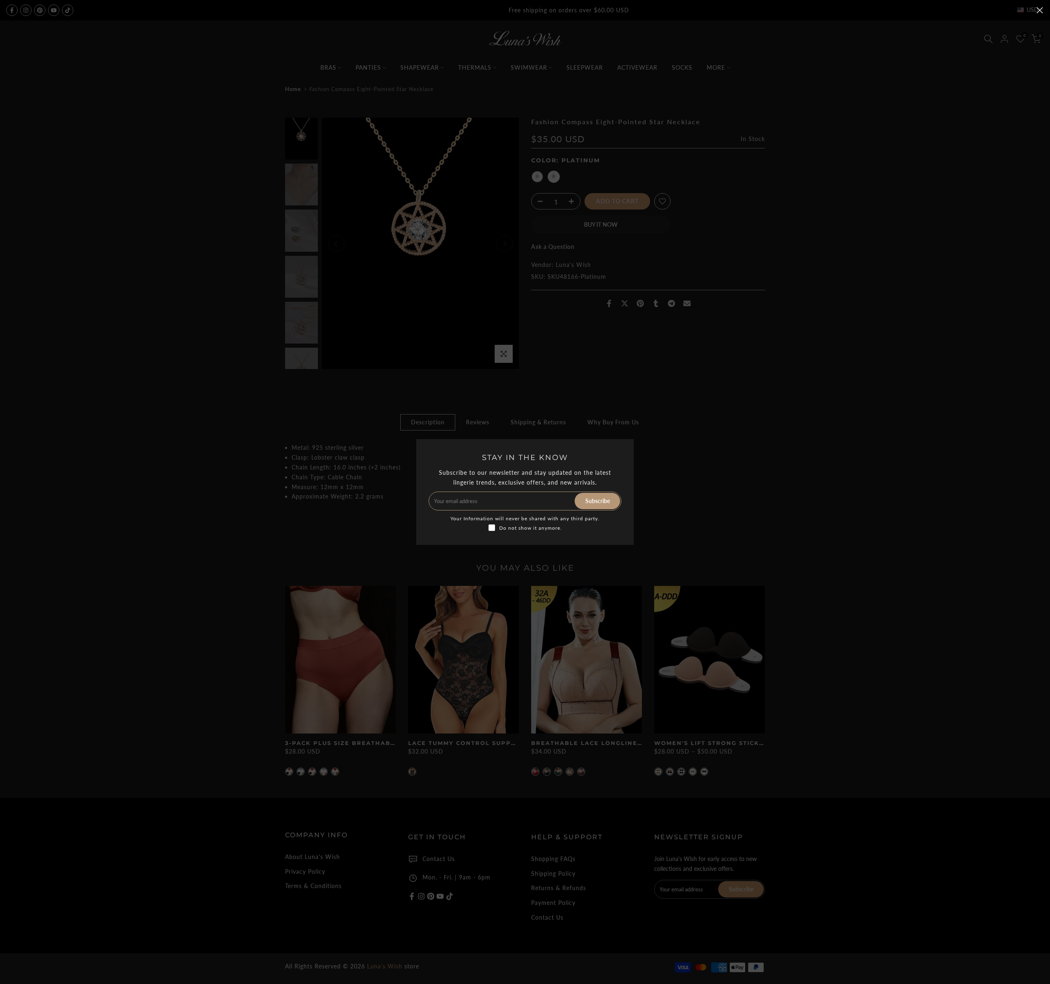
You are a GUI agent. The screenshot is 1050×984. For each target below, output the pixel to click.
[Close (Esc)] (1039, 10)
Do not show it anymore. (530, 528)
